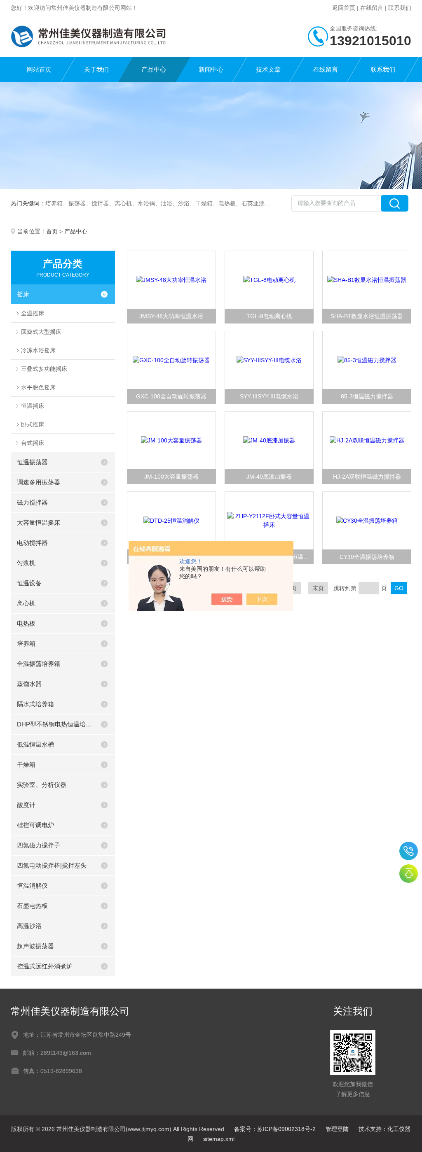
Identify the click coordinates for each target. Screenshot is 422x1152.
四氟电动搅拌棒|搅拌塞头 (52, 865)
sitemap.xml (218, 1139)
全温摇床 (32, 313)
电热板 (26, 623)
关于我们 (96, 69)
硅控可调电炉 (35, 825)
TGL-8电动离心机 (269, 316)
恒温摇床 (32, 406)
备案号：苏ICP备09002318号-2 (275, 1129)
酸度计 (26, 804)
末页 (318, 588)
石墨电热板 (32, 905)
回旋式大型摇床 (41, 331)
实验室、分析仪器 (41, 784)
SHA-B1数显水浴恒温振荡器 (367, 316)
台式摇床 (32, 443)
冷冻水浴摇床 (38, 350)
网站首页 (39, 69)
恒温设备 (29, 582)
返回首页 (343, 8)
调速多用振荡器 (38, 482)
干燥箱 (26, 764)
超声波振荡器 (35, 946)
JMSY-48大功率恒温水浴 (171, 316)
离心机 (26, 603)
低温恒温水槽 (35, 744)
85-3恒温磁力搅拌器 (367, 396)
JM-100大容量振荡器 (171, 476)
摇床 (23, 294)
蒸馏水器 (29, 683)
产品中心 (153, 69)
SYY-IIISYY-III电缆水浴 (269, 396)
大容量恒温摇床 (38, 522)
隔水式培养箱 (35, 704)
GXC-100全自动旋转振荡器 (171, 396)
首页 (52, 231)
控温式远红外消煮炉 (45, 966)
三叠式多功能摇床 (44, 368)
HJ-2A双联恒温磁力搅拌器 (367, 476)
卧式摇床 (32, 424)
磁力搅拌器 (32, 502)
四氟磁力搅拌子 (38, 845)
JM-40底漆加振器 (269, 476)
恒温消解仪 (32, 885)
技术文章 (268, 69)
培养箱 (26, 643)
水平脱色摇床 (38, 387)
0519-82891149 (408, 851)
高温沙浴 (29, 925)
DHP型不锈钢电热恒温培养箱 (55, 724)
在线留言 (371, 8)
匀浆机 (26, 562)
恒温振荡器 (32, 461)
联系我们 (399, 8)
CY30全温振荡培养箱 (367, 557)
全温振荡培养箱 (38, 663)
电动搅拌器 (32, 542)
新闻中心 (211, 69)
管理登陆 (337, 1129)
